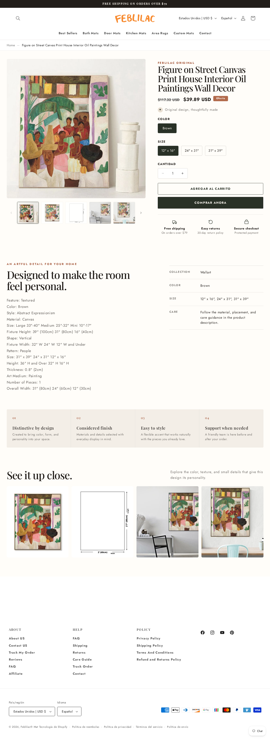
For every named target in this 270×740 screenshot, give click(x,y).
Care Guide (82, 659)
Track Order (83, 666)
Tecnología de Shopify (53, 727)
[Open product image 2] (102, 521)
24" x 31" (192, 150)
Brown (167, 128)
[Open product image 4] (232, 521)
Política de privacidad (117, 727)
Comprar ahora (210, 203)
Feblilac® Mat (29, 727)
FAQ (12, 666)
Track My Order (22, 652)
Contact (79, 673)
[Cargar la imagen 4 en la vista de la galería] (100, 213)
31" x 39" (215, 150)
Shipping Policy (150, 645)
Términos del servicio (149, 727)
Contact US (18, 645)
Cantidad (167, 164)
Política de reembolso (85, 727)
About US (17, 638)
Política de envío (177, 727)
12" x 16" (168, 150)
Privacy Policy (149, 638)
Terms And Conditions (155, 652)
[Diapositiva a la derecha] (141, 212)
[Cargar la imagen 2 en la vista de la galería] (52, 213)
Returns (79, 652)
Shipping (80, 645)
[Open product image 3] (167, 521)
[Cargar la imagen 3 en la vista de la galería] (76, 213)
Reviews (16, 659)
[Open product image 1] (38, 521)
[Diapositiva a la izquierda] (11, 212)
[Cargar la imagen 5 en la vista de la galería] (124, 213)
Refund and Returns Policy (159, 659)
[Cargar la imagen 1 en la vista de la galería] (28, 213)
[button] (18, 18)
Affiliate (16, 673)
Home (11, 45)
